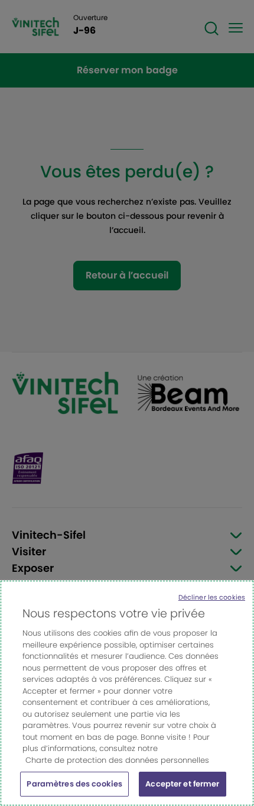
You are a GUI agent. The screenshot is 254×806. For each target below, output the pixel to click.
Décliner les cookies (211, 597)
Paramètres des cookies (74, 783)
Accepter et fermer (182, 783)
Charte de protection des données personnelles (117, 760)
